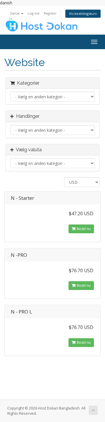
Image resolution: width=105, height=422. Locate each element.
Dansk (15, 13)
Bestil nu (83, 228)
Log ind (33, 13)
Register (50, 13)
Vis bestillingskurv (83, 13)
